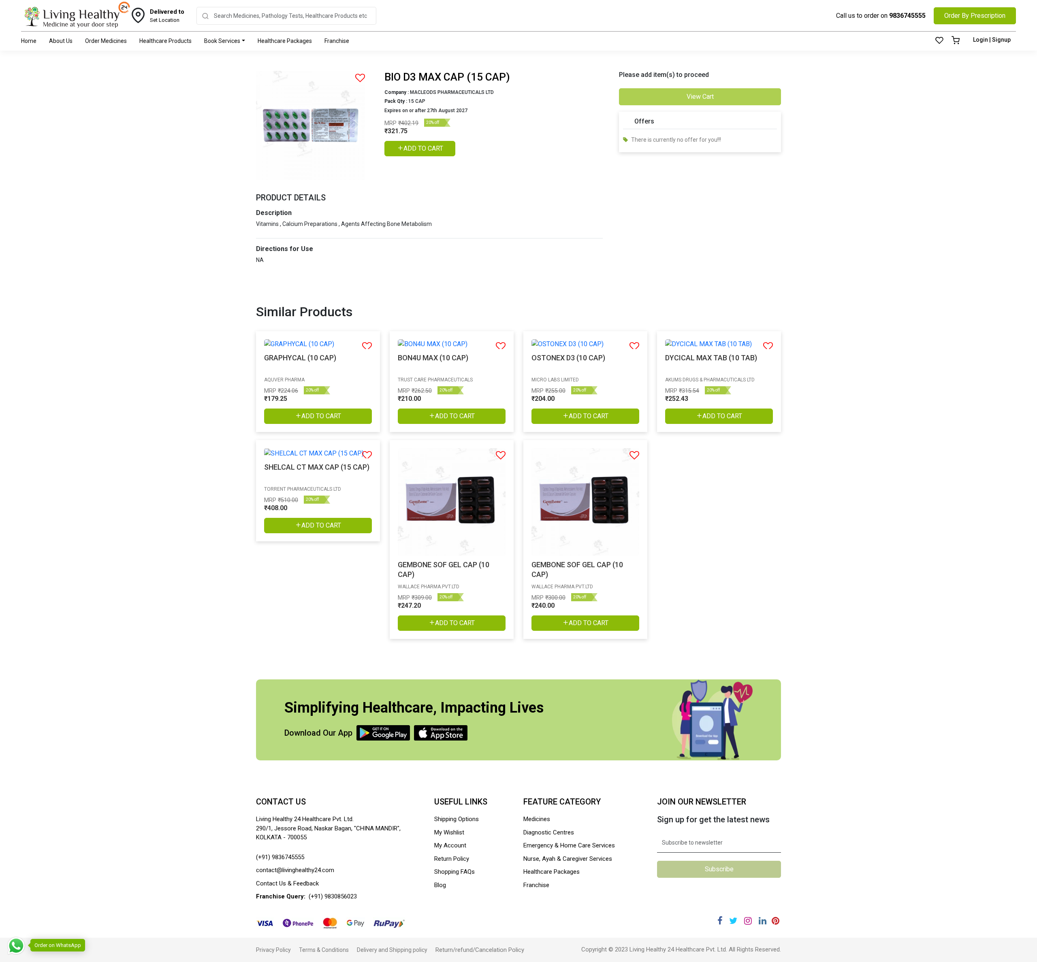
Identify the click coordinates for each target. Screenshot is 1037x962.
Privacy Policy (273, 950)
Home (28, 41)
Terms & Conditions (324, 950)
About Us (61, 41)
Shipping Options (456, 819)
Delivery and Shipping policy (392, 950)
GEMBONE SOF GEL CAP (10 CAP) (443, 569)
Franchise (336, 41)
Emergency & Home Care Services (569, 845)
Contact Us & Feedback (287, 883)
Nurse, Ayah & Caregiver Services (567, 858)
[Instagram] (748, 921)
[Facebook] (720, 921)
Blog (440, 885)
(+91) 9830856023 (333, 896)
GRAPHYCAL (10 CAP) (300, 357)
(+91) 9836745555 (280, 857)
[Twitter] (733, 921)
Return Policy (451, 858)
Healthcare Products (165, 41)
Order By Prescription (974, 15)
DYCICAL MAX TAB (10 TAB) (711, 357)
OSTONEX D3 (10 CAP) (568, 357)
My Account (450, 845)
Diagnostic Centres (548, 832)
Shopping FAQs (454, 871)
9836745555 (907, 15)
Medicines (536, 819)
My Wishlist (449, 832)
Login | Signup (992, 39)
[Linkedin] (762, 921)
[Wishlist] (939, 41)
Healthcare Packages (285, 41)
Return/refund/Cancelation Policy (479, 949)
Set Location (167, 15)
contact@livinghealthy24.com (295, 870)
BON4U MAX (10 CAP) (433, 357)
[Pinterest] (775, 921)
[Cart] (956, 41)
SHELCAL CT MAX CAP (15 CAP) (316, 467)
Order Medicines (106, 41)
